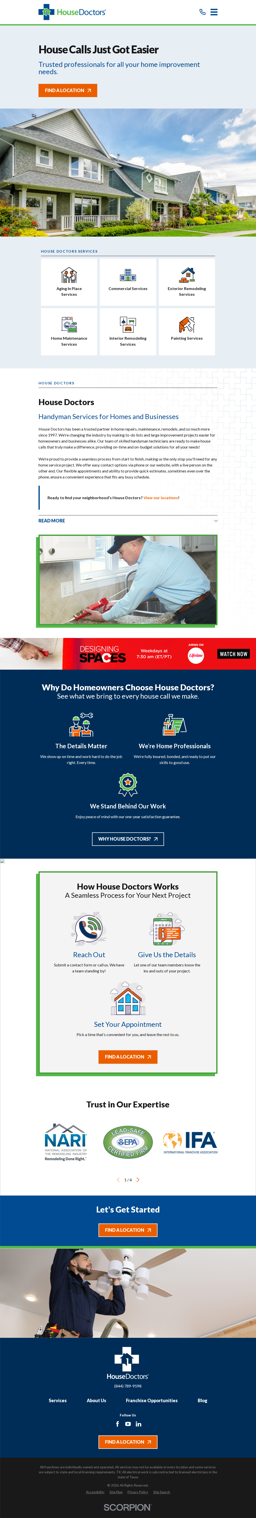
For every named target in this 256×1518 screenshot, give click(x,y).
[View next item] (138, 1180)
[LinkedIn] (138, 1424)
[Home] (72, 12)
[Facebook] (117, 1424)
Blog (202, 1400)
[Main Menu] (214, 12)
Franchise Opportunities (152, 1400)
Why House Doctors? (124, 839)
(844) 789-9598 (128, 1386)
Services (58, 1400)
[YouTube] (128, 1424)
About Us (96, 1400)
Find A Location (64, 90)
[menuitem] (95, 1492)
